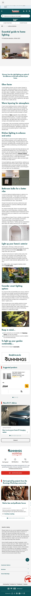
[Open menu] (2, 11)
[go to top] (27, 560)
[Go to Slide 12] (23, 518)
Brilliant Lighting (22, 153)
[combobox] (15, 16)
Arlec (11, 114)
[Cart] (29, 11)
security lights (9, 265)
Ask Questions (15, 462)
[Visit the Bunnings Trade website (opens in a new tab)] (15, 19)
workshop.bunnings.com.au (15, 468)
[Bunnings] (15, 12)
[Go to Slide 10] (20, 518)
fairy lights (19, 249)
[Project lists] (26, 11)
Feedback (19, 584)
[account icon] (23, 11)
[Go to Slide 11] (22, 518)
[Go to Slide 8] (20, 435)
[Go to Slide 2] (14, 397)
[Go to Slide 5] (15, 435)
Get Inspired (5, 462)
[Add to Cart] (27, 386)
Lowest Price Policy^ (7, 22)
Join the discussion (17, 472)
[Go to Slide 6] (17, 435)
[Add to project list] (21, 391)
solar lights (16, 346)
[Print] (3, 3)
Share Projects (25, 462)
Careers (25, 584)
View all (15, 440)
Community (6, 584)
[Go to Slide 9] (19, 518)
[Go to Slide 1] (12, 397)
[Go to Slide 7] (16, 518)
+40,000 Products (23, 22)
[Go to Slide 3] (15, 397)
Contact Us (13, 584)
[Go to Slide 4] (17, 397)
